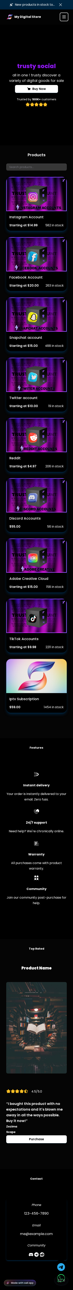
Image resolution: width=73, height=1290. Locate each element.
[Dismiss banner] (60, 5)
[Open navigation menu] (64, 17)
